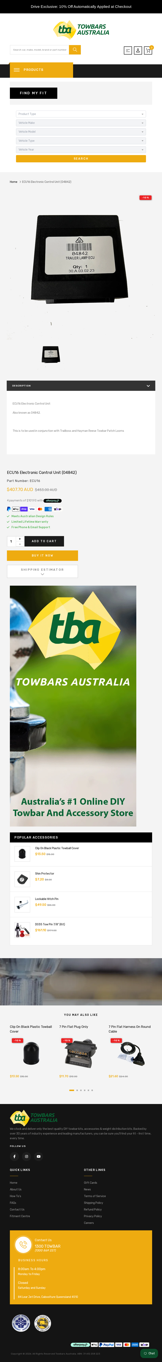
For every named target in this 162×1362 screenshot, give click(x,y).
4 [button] (84, 1090)
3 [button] (81, 1090)
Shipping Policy (93, 1203)
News (87, 1189)
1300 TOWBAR (47, 1246)
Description (21, 385)
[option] (81, 265)
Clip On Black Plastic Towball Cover (57, 848)
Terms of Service (95, 1196)
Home (13, 182)
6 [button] (92, 1090)
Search (81, 158)
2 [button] (77, 1090)
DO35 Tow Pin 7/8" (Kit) (50, 924)
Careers (89, 1223)
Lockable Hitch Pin (46, 899)
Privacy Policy (93, 1216)
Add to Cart (44, 541)
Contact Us (17, 1209)
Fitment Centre (20, 1216)
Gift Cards (90, 1182)
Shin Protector (44, 873)
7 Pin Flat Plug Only (73, 1027)
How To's (15, 1196)
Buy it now (42, 555)
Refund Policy (93, 1209)
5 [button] (88, 1090)
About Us (16, 1189)
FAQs (13, 1203)
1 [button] (71, 1090)
